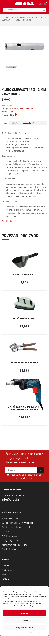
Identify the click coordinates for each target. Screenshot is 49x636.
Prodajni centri (8, 570)
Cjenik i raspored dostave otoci (16, 527)
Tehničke (15, 123)
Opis (5, 123)
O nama (5, 565)
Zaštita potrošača (10, 536)
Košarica (45, 4)
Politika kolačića (15, 633)
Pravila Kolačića (9, 549)
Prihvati (24, 613)
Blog (4, 574)
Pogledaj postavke (24, 627)
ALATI (14, 17)
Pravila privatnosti (10, 518)
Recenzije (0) (28, 123)
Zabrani (24, 620)
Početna (5, 17)
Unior (10, 111)
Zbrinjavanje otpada (11, 540)
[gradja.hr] (24, 4)
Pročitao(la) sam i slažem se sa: (25, 476)
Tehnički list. (7, 221)
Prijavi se (40, 4)
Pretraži (44, 10)
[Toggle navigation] (5, 3)
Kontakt (5, 579)
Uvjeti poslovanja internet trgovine (17, 523)
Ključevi (34, 17)
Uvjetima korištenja (24, 478)
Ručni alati (23, 17)
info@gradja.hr (12, 499)
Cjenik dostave (8, 531)
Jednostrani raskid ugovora (14, 545)
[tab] (5, 123)
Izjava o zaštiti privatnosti (31, 633)
